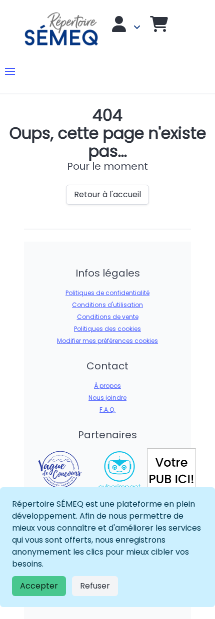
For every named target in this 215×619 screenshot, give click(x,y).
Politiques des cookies (107, 328)
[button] (10, 71)
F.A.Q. (108, 409)
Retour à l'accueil (107, 194)
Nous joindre (107, 397)
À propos (107, 385)
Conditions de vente (107, 316)
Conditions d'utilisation (107, 305)
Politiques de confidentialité (108, 293)
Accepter (39, 586)
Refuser (95, 586)
